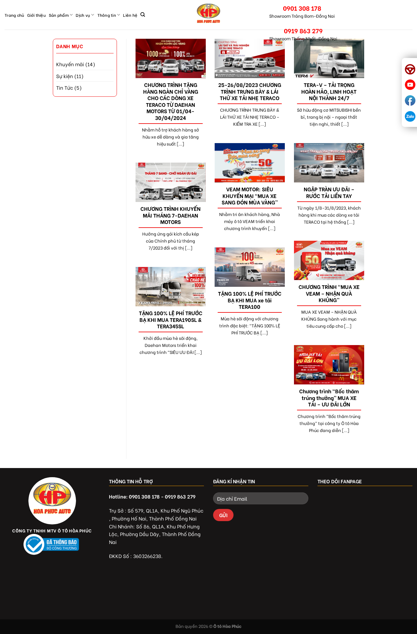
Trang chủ (14, 15)
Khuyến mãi (70, 63)
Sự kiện (64, 75)
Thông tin (106, 15)
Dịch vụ (83, 15)
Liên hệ (130, 15)
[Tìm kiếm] (142, 14)
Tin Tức (64, 87)
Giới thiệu (36, 15)
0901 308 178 (302, 7)
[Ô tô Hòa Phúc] (208, 15)
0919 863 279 (303, 30)
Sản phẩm (59, 15)
